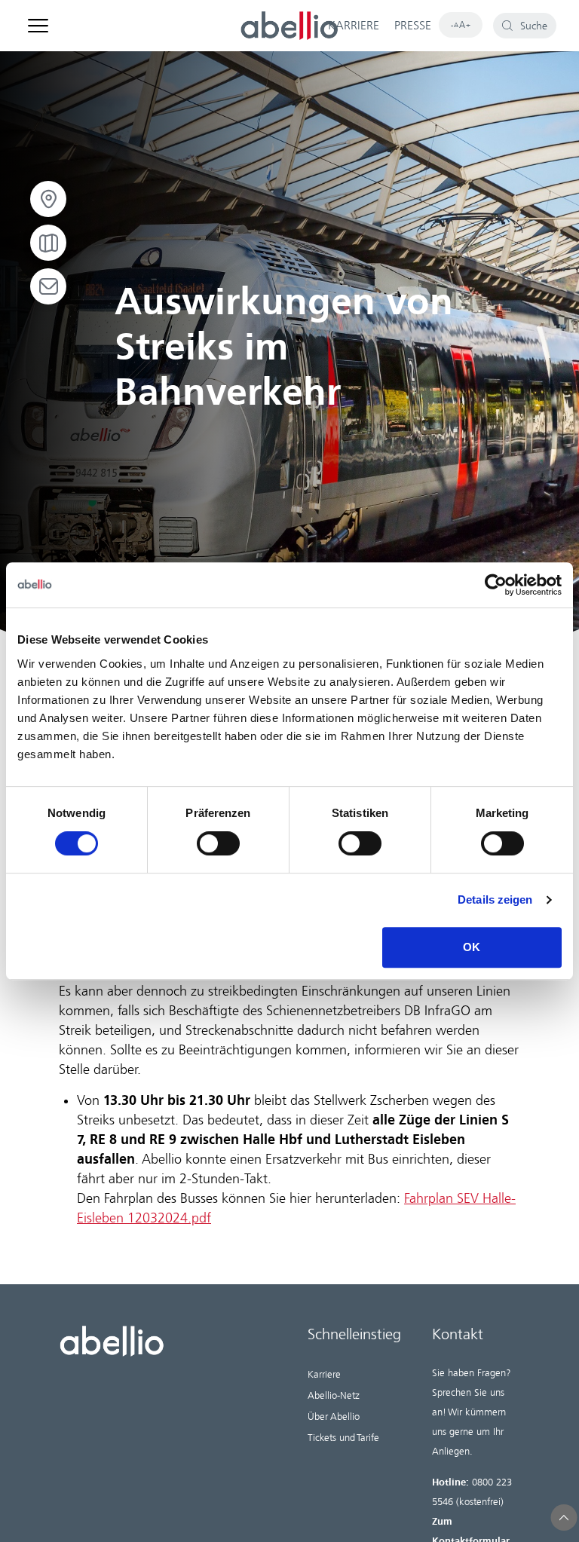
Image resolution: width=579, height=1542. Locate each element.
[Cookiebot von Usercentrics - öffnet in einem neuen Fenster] (496, 585)
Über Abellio (334, 1416)
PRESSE (412, 26)
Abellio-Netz (334, 1395)
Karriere (324, 1374)
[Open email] (48, 286)
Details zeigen (495, 899)
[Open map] (48, 243)
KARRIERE (353, 26)
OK (471, 947)
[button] (564, 1517)
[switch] (218, 843)
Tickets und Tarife (343, 1437)
